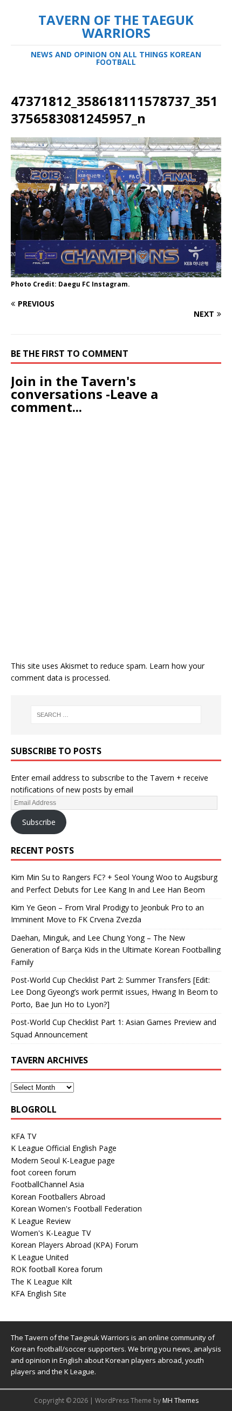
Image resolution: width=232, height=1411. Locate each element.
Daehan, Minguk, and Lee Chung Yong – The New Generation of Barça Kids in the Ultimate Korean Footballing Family (116, 950)
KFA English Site (38, 1293)
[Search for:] (116, 715)
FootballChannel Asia (47, 1184)
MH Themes (180, 1400)
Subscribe (39, 822)
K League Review (41, 1221)
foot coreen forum (43, 1172)
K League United (40, 1257)
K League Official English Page (64, 1148)
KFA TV (23, 1136)
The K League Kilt (41, 1281)
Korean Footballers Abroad (58, 1197)
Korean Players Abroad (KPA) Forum (74, 1245)
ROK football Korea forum (57, 1269)
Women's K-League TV (51, 1233)
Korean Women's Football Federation (76, 1208)
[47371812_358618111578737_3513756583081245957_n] (116, 271)
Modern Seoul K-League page (63, 1160)
